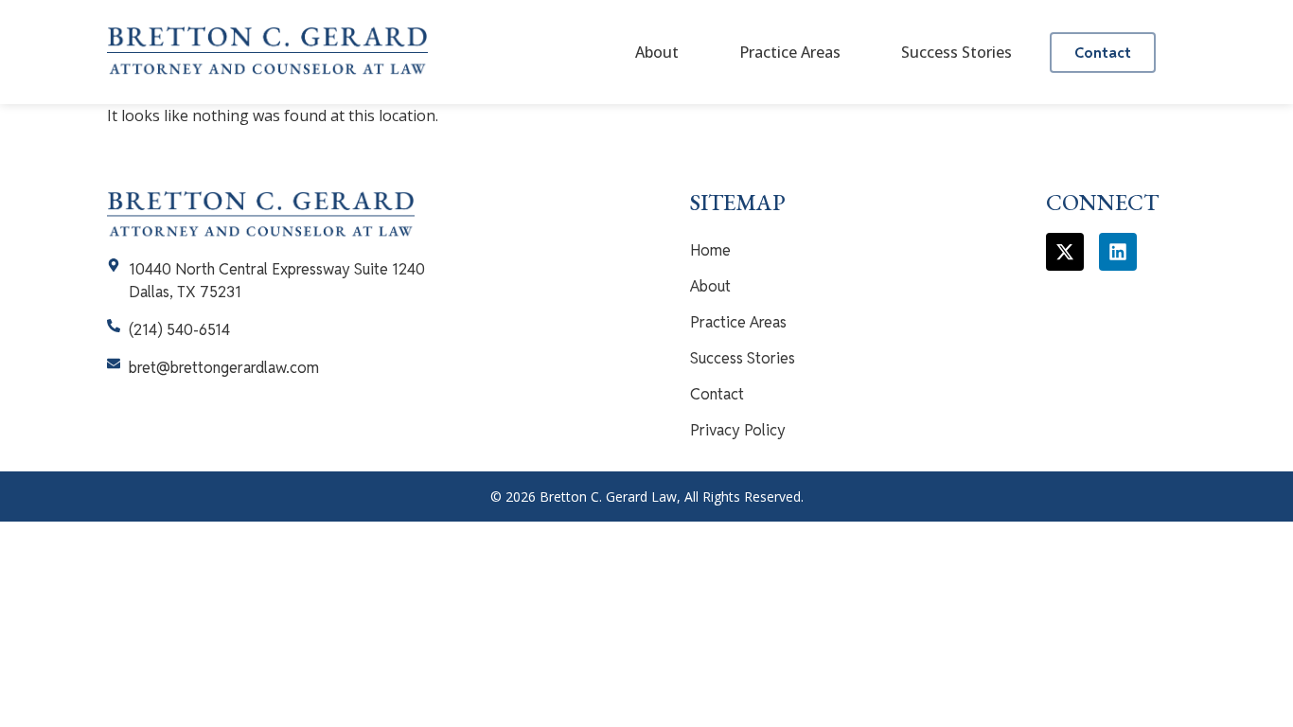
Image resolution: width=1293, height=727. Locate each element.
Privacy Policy (738, 430)
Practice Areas (790, 52)
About (657, 52)
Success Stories (956, 52)
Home (710, 250)
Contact (717, 394)
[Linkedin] (1118, 252)
